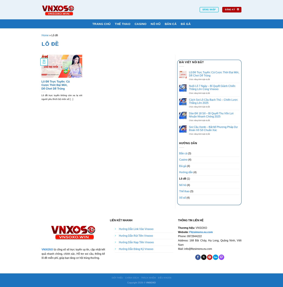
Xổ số (182, 197)
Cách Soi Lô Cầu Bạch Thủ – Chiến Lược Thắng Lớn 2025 (213, 101)
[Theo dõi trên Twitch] (221, 257)
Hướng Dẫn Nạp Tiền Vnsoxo (136, 242)
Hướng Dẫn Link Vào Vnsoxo (136, 229)
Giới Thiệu (117, 278)
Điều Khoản (164, 278)
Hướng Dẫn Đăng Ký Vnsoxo (136, 249)
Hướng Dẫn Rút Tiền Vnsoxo (136, 235)
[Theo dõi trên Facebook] (198, 257)
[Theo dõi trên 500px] (215, 257)
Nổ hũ (155, 24)
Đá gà (186, 24)
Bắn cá (171, 24)
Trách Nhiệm (148, 278)
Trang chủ (101, 24)
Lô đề (182, 178)
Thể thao (122, 24)
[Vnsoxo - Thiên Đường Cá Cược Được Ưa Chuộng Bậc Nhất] (69, 9)
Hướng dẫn (186, 172)
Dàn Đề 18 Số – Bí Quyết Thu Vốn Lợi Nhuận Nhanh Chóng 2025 (211, 115)
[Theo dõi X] (204, 257)
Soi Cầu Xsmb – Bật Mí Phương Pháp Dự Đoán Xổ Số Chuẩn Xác (213, 129)
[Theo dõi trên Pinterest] (209, 257)
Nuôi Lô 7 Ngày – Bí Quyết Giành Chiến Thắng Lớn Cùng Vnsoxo (212, 88)
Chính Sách (132, 278)
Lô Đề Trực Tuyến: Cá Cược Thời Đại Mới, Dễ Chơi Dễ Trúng (55, 85)
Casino (140, 24)
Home (45, 35)
